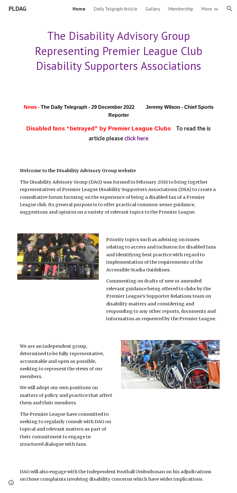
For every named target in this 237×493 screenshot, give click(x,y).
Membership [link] (180, 9)
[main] (118, 51)
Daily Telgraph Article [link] (115, 9)
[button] (229, 8)
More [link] (206, 9)
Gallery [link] (152, 9)
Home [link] (79, 9)
